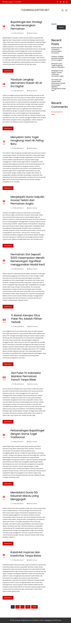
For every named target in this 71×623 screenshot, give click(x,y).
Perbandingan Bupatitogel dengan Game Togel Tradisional (27, 434)
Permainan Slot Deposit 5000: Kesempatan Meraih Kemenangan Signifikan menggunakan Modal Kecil (28, 259)
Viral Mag (48, 620)
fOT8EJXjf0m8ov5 (18, 33)
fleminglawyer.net (36, 10)
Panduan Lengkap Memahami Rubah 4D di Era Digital (26, 83)
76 (28, 607)
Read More (8, 71)
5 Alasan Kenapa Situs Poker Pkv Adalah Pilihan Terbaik (26, 318)
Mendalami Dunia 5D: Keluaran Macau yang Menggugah (24, 496)
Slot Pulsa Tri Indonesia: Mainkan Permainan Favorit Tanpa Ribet (26, 376)
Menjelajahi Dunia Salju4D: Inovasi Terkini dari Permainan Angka (27, 200)
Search (54, 24)
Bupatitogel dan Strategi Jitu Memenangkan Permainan (26, 25)
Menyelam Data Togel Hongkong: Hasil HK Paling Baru (27, 140)
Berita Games (33, 33)
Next (34, 607)
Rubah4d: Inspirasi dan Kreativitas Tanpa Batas (25, 553)
